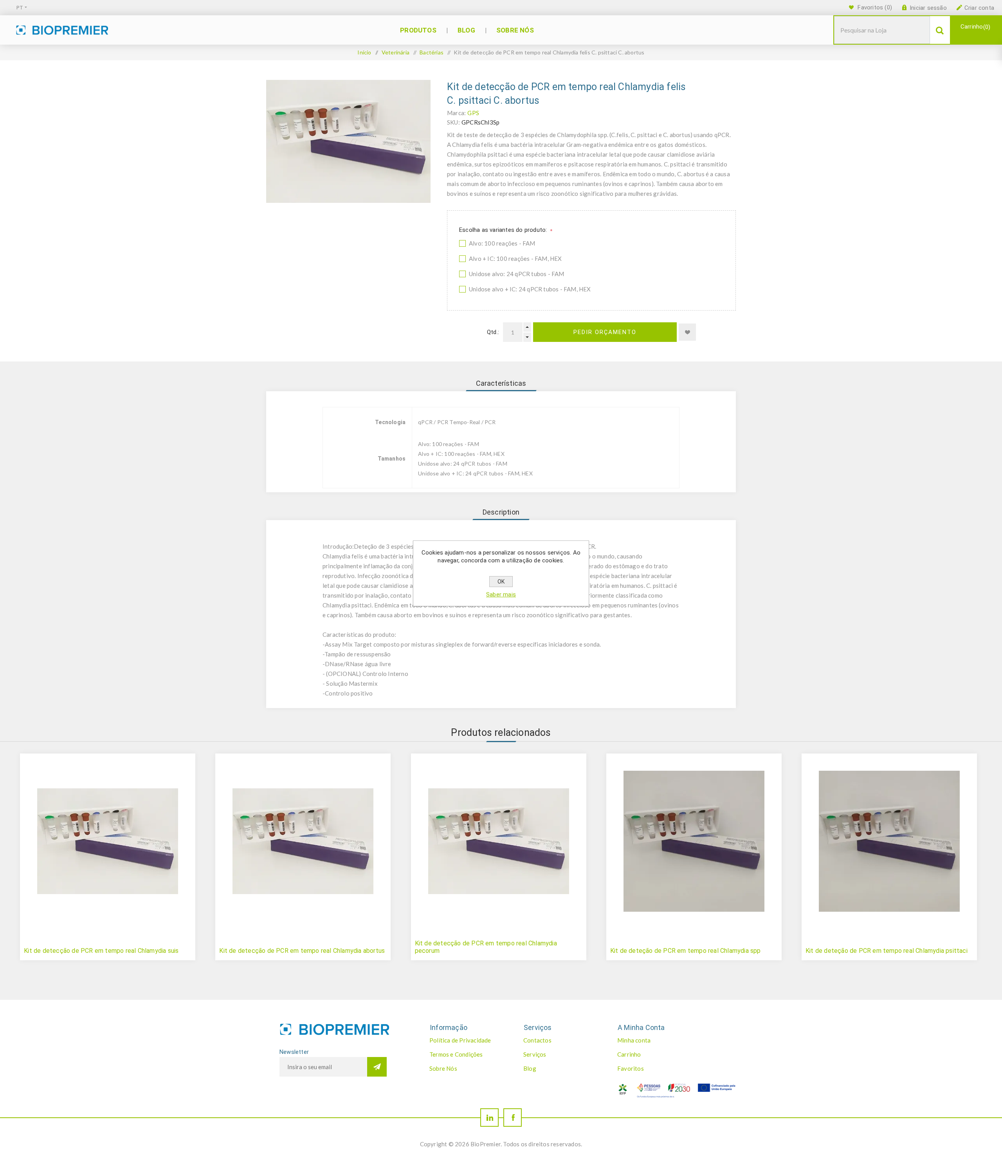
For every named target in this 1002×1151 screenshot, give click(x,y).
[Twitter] (489, 1117)
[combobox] (882, 30)
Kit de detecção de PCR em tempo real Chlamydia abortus (302, 950)
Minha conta (634, 1040)
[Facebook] (512, 1117)
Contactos (537, 1040)
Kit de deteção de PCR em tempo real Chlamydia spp (685, 950)
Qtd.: (493, 332)
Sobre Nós (443, 1068)
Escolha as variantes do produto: (504, 229)
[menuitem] (468, 1040)
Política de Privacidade (460, 1040)
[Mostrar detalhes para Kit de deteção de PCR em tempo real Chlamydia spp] (694, 841)
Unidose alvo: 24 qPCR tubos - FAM (516, 273)
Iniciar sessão (928, 7)
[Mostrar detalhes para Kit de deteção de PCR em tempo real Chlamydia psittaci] (889, 841)
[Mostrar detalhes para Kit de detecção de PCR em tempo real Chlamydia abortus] (303, 841)
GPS (473, 112)
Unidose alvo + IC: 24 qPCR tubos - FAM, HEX (530, 289)
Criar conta (979, 7)
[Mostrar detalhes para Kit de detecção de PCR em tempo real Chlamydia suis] (107, 841)
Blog (529, 1068)
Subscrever (377, 1067)
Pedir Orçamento (604, 332)
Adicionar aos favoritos (687, 332)
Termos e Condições (456, 1054)
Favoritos (630, 1068)
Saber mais (501, 594)
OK (501, 581)
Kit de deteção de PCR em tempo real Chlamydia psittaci (887, 950)
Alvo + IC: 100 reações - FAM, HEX (515, 258)
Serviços (534, 1054)
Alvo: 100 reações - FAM (502, 243)
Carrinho (974, 27)
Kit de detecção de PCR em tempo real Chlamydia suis (101, 950)
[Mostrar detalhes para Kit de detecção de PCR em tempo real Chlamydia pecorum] (498, 841)
